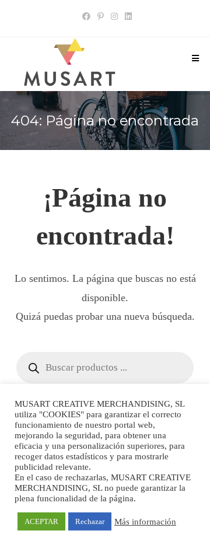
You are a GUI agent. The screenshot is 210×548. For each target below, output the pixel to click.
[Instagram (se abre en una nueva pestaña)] (114, 17)
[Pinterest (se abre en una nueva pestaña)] (100, 17)
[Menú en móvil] (196, 59)
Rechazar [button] (89, 521)
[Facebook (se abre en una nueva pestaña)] (86, 17)
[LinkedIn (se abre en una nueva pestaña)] (126, 17)
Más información (145, 521)
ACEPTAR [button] (41, 521)
